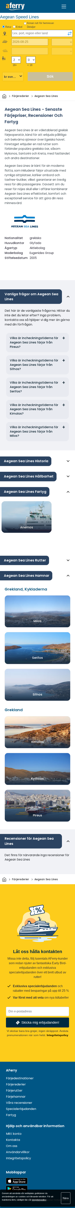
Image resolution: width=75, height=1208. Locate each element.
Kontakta (13, 1140)
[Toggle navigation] (64, 6)
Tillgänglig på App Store (17, 1181)
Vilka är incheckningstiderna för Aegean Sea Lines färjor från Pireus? (34, 342)
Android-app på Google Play (17, 1189)
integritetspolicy (39, 1200)
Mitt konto (14, 1134)
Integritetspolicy (57, 1035)
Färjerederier (16, 1084)
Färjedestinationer (20, 1078)
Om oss (11, 1146)
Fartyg (11, 1115)
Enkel (19, 26)
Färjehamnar (16, 1096)
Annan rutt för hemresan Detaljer (40, 25)
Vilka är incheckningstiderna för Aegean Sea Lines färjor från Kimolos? (34, 409)
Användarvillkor (18, 1152)
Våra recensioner (19, 1103)
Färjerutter (14, 1090)
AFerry (11, 1070)
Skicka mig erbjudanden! (40, 1022)
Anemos (26, 527)
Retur (8, 26)
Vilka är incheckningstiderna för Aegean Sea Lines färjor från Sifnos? (34, 364)
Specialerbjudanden (21, 1109)
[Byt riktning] (70, 33)
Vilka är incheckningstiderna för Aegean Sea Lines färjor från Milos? (34, 431)
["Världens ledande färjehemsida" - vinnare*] (15, 6)
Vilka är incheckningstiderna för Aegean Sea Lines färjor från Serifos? (34, 387)
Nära (66, 1198)
